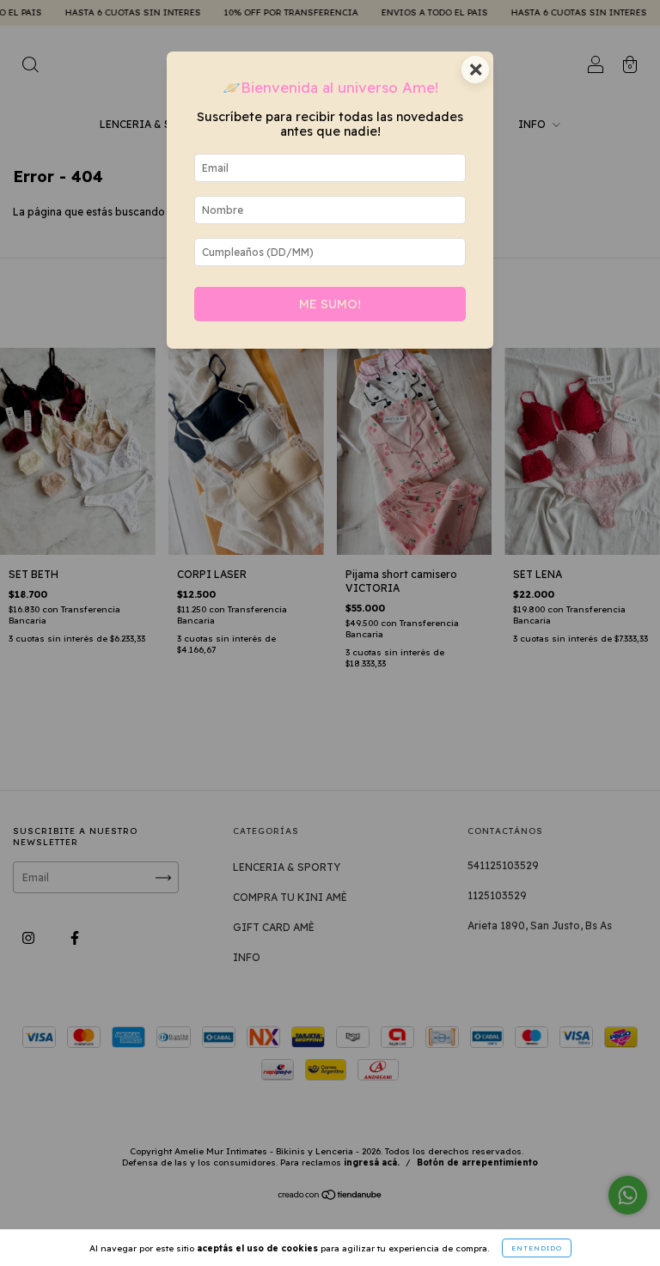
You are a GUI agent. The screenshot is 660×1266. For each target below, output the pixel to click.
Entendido (536, 1248)
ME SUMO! (330, 304)
